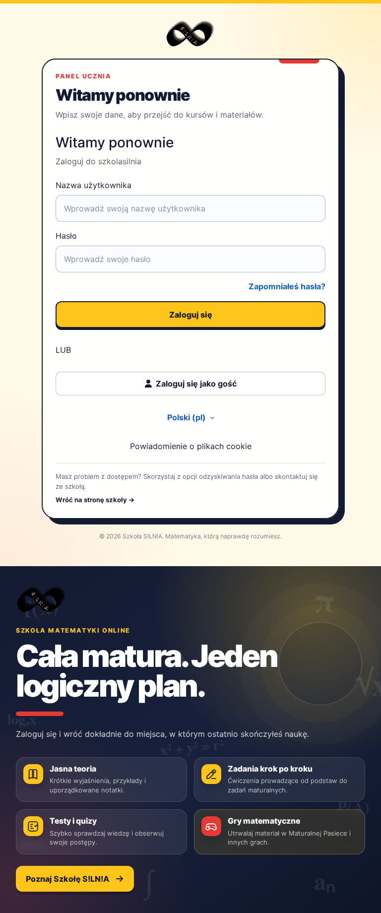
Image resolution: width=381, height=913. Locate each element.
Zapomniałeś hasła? (287, 286)
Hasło (66, 236)
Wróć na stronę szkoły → (95, 500)
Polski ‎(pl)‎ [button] (187, 417)
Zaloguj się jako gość (196, 384)
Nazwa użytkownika (93, 185)
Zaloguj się (190, 315)
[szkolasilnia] (41, 599)
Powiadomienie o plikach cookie (191, 446)
